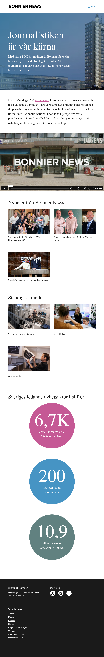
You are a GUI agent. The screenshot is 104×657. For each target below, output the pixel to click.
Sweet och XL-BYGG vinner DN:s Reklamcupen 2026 (24, 238)
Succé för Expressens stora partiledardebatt (28, 279)
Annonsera (12, 613)
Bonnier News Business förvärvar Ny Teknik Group (74, 238)
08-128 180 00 (21, 595)
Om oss (11, 624)
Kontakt (11, 620)
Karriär (11, 617)
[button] (92, 6)
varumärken (42, 100)
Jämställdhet (59, 333)
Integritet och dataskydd (17, 627)
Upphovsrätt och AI (16, 637)
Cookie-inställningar (16, 634)
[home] (25, 6)
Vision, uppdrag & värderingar (22, 333)
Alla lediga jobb (15, 375)
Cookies (11, 630)
